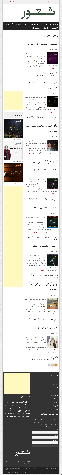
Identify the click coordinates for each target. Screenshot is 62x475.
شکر (17, 410)
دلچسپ (56, 388)
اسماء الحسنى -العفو (44, 207)
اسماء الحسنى (39, 275)
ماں (24, 413)
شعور (31, 199)
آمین (53, 162)
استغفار (52, 75)
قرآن (28, 413)
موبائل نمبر (55, 440)
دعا (5, 405)
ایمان (37, 117)
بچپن (9, 405)
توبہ (45, 75)
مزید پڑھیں (54, 68)
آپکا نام (56, 429)
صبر (15, 410)
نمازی (29, 319)
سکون (39, 162)
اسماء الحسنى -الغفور (44, 245)
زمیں (38, 319)
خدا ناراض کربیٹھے (46, 327)
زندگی (17, 408)
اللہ (50, 75)
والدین (44, 160)
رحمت (42, 162)
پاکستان (19, 416)
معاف (29, 237)
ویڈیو (57, 409)
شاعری (50, 319)
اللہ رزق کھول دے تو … (18, 139)
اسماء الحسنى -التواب (44, 169)
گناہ (29, 199)
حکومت (50, 359)
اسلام (51, 73)
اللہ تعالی (49, 162)
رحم (44, 162)
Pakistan (35, 468)
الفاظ (28, 405)
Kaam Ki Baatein (21, 468)
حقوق (32, 117)
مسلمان (39, 75)
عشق (13, 410)
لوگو (41, 359)
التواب (35, 199)
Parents (6, 469)
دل (29, 407)
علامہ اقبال (8, 410)
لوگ (26, 413)
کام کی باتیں (46, 73)
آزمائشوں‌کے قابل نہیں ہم (17, 183)
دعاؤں (41, 319)
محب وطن (18, 413)
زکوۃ (29, 117)
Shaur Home (11, 468)
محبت (21, 413)
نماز (27, 117)
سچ (11, 408)
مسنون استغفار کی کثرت (42, 43)
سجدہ (14, 407)
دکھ (25, 408)
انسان (17, 405)
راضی (43, 359)
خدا (47, 359)
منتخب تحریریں (41, 73)
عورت (43, 75)
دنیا (45, 359)
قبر (5, 410)
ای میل (56, 435)
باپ (11, 405)
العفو (36, 237)
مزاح (14, 413)
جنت (7, 405)
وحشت (35, 359)
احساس (28, 402)
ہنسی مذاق (27, 418)
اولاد (48, 75)
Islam (16, 468)
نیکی (29, 416)
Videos (10, 469)
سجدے (35, 319)
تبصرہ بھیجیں (35, 75)
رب (23, 407)
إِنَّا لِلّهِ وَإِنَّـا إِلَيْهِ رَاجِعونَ (18, 161)
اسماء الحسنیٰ (40, 199)
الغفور (35, 275)
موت (39, 359)
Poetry (30, 468)
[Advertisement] (13, 100)
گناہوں (32, 319)
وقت (23, 416)
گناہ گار (28, 275)
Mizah (27, 468)
